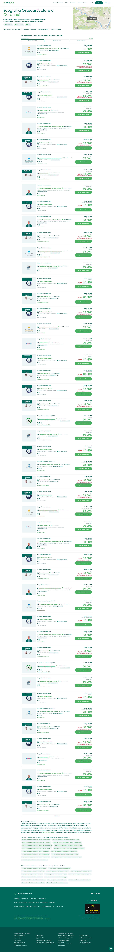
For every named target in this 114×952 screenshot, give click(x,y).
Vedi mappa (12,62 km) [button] (62, 65)
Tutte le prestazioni (19, 906)
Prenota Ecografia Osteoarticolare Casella (32, 874)
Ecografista (40, 85)
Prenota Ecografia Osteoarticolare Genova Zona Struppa (35, 854)
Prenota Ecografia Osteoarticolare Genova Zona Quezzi (65, 854)
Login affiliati (93, 900)
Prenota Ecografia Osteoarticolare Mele (57, 880)
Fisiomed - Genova (43, 80)
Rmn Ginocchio (61, 942)
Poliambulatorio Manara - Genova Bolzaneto (50, 158)
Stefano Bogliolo (46, 424)
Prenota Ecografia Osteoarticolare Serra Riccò (33, 871)
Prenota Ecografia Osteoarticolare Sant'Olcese (58, 871)
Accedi (91, 2)
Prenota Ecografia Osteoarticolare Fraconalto (55, 874)
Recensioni (72, 2)
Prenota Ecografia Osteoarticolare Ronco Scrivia (33, 880)
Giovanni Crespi (41, 332)
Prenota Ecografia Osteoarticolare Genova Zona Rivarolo (66, 839)
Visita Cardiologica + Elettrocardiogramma (45, 942)
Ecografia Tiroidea (61, 945)
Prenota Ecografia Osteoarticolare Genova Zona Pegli (64, 851)
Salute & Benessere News (20, 902)
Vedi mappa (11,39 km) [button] (53, 268)
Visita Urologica (17, 938)
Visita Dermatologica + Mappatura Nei (44, 940)
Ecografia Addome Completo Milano (65, 937)
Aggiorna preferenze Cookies (94, 917)
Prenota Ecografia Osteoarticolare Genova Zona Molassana (67, 842)
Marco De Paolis (41, 133)
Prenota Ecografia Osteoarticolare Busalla (81, 871)
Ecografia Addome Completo (86, 937)
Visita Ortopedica (17, 940)
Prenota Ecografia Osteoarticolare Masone (57, 882)
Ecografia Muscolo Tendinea (63, 940)
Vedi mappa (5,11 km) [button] (56, 159)
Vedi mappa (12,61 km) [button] (42, 113)
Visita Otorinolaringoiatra (19, 935)
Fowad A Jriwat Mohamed (43, 257)
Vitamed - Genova (43, 110)
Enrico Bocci (46, 85)
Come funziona (24, 898)
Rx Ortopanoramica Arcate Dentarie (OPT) (66, 935)
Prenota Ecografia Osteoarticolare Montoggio (55, 877)
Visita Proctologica (18, 944)
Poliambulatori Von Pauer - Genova (48, 266)
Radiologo (39, 424)
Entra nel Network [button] (82, 2)
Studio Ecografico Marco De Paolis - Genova (50, 126)
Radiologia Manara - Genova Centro (48, 48)
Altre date (57, 816)
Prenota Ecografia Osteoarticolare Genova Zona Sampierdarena (69, 848)
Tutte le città (36, 906)
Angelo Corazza (41, 117)
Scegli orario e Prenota (83, 52)
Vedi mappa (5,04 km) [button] (65, 420)
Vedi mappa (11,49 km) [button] (58, 466)
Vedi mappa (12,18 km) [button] (54, 50)
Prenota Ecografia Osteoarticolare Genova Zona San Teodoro (36, 848)
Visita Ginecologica (40, 937)
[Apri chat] (111, 949)
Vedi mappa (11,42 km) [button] (42, 129)
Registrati (99, 2)
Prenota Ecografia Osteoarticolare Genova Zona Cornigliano (36, 842)
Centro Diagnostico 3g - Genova (47, 419)
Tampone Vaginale (18, 937)
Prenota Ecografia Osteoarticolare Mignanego (59, 868)
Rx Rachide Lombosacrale (85, 944)
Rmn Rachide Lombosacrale (85, 942)
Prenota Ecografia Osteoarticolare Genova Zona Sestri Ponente (37, 845)
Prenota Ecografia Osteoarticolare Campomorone (34, 868)
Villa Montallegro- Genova (45, 63)
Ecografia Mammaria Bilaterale (86, 938)
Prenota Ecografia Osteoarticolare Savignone (80, 874)
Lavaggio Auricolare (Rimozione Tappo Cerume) (46, 944)
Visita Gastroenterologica (19, 942)
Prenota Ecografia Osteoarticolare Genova (32, 877)
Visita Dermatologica (40, 938)
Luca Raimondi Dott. (42, 54)
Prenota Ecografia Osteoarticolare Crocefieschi (33, 882)
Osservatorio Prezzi (57, 2)
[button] (109, 3)
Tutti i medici (29, 906)
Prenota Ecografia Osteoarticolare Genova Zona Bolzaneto (36, 839)
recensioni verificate (48, 832)
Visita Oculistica (39, 935)
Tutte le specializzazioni (47, 906)
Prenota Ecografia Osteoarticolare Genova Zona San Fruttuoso (66, 857)
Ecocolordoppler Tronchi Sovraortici (65, 944)
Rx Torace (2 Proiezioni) (84, 935)
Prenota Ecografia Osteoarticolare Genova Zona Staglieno (68, 845)
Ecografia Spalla (83, 940)
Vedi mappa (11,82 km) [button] (54, 81)
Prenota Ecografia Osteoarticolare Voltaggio (79, 880)
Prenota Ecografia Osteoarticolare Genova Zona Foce (34, 860)
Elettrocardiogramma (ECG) (63, 938)
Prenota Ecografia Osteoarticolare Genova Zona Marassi (35, 851)
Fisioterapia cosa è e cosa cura (20, 945)
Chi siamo (16, 898)
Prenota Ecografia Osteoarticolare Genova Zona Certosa (35, 857)
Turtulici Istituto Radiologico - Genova (48, 464)
